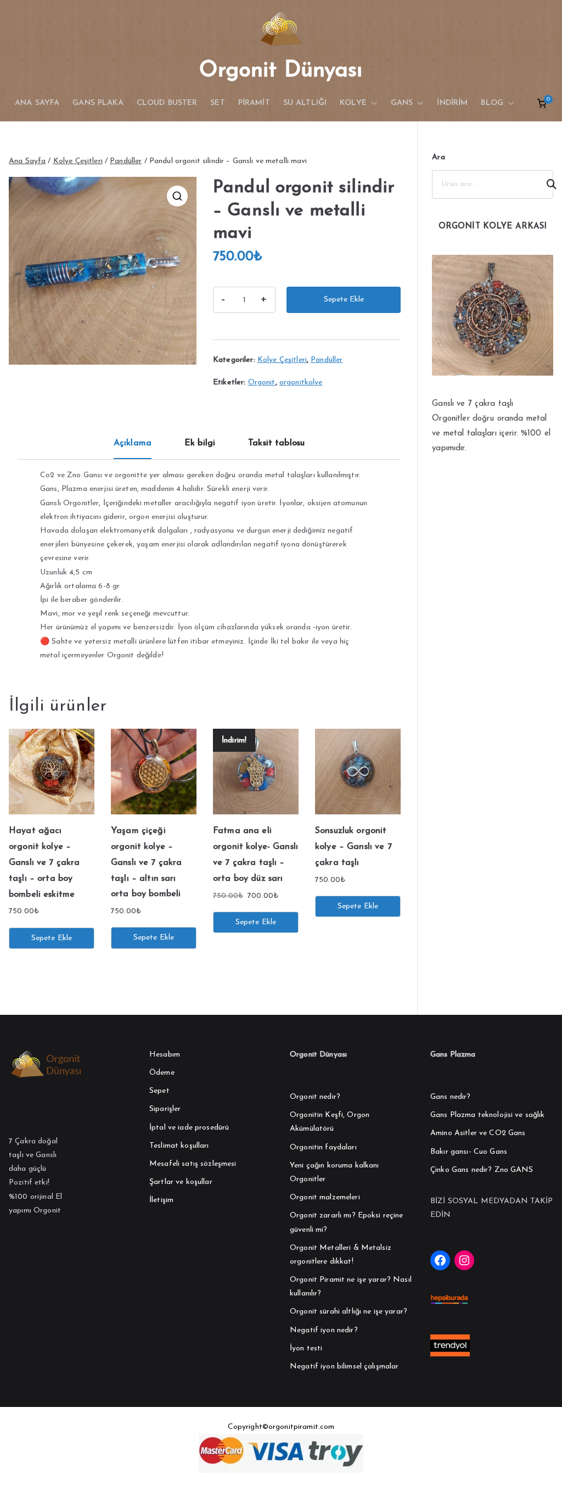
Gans (402, 103)
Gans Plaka (97, 103)
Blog (492, 103)
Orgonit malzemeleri (325, 1197)
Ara (438, 157)
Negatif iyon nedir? (324, 1330)
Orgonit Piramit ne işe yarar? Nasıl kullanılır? (351, 1287)
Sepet (159, 1091)
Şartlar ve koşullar (180, 1182)
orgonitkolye (301, 382)
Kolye (353, 103)
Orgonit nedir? (315, 1097)
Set (217, 103)
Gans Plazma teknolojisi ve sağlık (487, 1115)
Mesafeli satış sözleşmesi (193, 1164)
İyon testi (306, 1348)
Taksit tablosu (276, 443)
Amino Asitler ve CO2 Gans (478, 1133)
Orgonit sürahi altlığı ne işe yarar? (348, 1312)
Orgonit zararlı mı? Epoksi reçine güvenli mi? (346, 1222)
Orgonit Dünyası (280, 71)
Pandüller (126, 161)
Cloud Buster (167, 103)
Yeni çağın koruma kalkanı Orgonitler (334, 1172)
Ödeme (162, 1073)
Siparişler (165, 1109)
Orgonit (262, 382)
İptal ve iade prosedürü (189, 1128)
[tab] (132, 447)
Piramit (254, 103)
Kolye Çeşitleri (78, 161)
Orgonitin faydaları (323, 1147)
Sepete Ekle (344, 299)
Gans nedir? (450, 1097)
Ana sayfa (37, 103)
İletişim (161, 1200)
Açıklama (132, 443)
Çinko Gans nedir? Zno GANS (481, 1170)
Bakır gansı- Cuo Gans (468, 1152)
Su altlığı (305, 103)
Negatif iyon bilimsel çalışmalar (344, 1366)
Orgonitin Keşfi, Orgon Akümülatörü (329, 1122)
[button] (372, 103)
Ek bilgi (199, 443)
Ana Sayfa (27, 161)
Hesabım (164, 1055)
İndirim (452, 103)
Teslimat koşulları (179, 1146)
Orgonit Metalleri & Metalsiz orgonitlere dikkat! (340, 1255)
